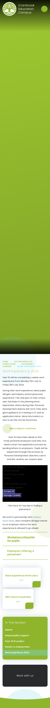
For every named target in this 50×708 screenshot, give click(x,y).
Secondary (28, 364)
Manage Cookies (12, 495)
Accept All (9, 491)
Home (5, 361)
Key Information (23, 361)
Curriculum (9, 364)
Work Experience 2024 (29, 366)
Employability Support (22, 428)
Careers (7, 366)
